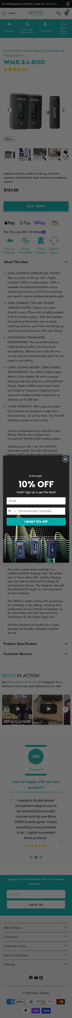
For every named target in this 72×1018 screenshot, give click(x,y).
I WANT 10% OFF (36, 521)
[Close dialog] (65, 459)
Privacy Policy (19, 542)
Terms (31, 542)
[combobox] (12, 511)
